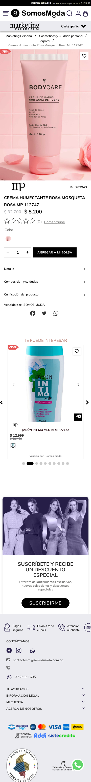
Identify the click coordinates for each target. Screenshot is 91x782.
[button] (69, 14)
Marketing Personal (19, 36)
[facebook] (34, 313)
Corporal (44, 41)
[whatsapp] (57, 313)
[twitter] (45, 313)
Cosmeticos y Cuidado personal (61, 36)
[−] (7, 252)
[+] (27, 252)
